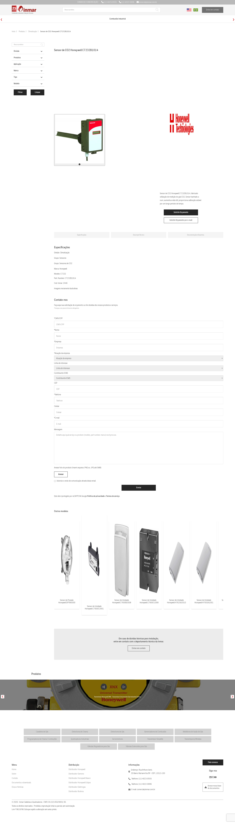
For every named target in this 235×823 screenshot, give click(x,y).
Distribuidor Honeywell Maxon (80, 778)
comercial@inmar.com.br (148, 2)
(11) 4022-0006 (127, 2)
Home (14, 769)
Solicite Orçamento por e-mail (181, 220)
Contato (15, 778)
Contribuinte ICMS (61, 373)
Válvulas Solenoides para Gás (136, 746)
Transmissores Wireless (193, 739)
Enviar (138, 488)
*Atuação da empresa (62, 353)
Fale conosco (213, 762)
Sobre (14, 774)
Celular (56, 406)
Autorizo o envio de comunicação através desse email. (76, 481)
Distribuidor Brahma (76, 791)
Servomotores (117, 739)
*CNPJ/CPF (58, 318)
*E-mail (56, 418)
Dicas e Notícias (17, 787)
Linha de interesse (60, 363)
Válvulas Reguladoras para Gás (99, 746)
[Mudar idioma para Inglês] (189, 10)
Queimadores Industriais (80, 739)
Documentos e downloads (21, 783)
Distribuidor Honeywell (77, 769)
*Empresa (57, 342)
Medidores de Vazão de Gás (193, 732)
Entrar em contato (139, 648)
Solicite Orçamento (181, 212)
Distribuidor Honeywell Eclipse (80, 783)
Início (13, 32)
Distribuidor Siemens (76, 774)
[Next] (233, 19)
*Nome (56, 330)
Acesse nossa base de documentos (214, 787)
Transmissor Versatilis (155, 739)
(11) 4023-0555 (110, 2)
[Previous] (1, 19)
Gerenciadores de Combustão (155, 732)
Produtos (22, 32)
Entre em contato (212, 10)
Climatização (32, 32)
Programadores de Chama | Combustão (42, 739)
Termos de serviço (113, 496)
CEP (55, 383)
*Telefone (57, 395)
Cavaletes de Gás (42, 732)
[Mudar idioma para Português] (195, 10)
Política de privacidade (96, 496)
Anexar (61, 474)
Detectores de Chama (80, 732)
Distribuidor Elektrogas (77, 787)
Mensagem (58, 430)
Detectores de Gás (117, 732)
